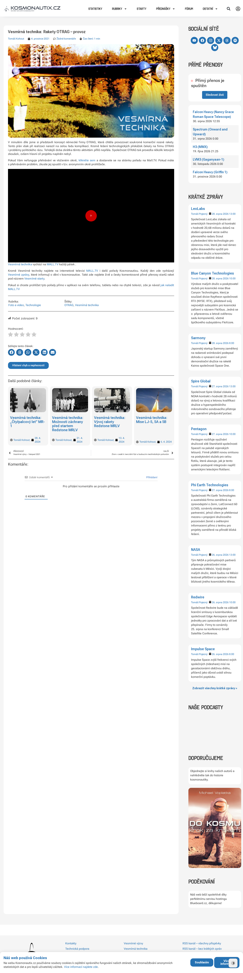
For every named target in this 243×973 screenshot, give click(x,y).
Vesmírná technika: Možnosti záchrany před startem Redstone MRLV (25, 424)
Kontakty (70, 943)
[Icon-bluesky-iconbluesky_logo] (214, 47)
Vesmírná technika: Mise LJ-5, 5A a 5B (109, 420)
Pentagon (199, 429)
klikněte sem (87, 160)
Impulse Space (203, 649)
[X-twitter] (218, 40)
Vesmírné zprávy (18, 274)
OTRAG (68, 305)
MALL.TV (53, 264)
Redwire (197, 597)
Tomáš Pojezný (199, 213)
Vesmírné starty (34, 278)
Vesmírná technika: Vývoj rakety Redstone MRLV (67, 422)
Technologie (33, 305)
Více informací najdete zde (81, 967)
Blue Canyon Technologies (212, 273)
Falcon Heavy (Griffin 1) (210, 172)
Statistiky (95, 9)
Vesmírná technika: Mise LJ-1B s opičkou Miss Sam (153, 422)
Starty (141, 9)
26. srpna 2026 (220, 554)
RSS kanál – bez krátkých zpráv (202, 948)
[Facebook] (202, 40)
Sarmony (198, 338)
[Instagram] (210, 40)
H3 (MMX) (200, 147)
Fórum (189, 9)
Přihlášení (151, 477)
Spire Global (200, 381)
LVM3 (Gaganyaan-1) (208, 159)
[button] (228, 8)
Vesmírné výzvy (133, 943)
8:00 (231, 343)
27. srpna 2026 (220, 386)
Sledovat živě (215, 94)
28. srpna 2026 (220, 213)
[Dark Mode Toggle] (233, 963)
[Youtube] (194, 40)
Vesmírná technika (20, 264)
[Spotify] (235, 40)
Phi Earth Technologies (209, 485)
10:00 (232, 278)
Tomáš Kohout (16, 38)
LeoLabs (198, 209)
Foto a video (16, 305)
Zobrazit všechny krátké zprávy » (214, 688)
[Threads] (227, 40)
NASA (195, 549)
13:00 (232, 213)
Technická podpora (77, 948)
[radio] (10, 335)
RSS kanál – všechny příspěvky (202, 943)
